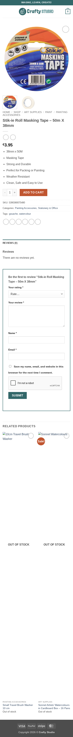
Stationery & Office (48, 208)
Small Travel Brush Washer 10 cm (18, 707)
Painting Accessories (26, 208)
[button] (5, 11)
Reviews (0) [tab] (10, 243)
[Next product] (6, 137)
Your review (16, 302)
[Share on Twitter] (19, 222)
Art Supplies (33, 112)
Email (12, 349)
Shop (17, 112)
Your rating (15, 287)
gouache (13, 213)
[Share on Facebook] (12, 222)
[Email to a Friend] (25, 222)
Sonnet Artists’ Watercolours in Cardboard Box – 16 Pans (54, 707)
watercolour (25, 213)
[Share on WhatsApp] (6, 222)
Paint (48, 112)
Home (6, 112)
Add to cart (33, 192)
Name (12, 333)
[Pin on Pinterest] (31, 222)
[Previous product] (13, 137)
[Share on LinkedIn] (38, 222)
